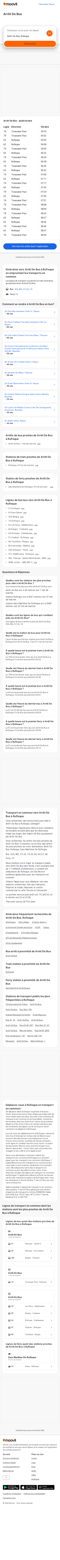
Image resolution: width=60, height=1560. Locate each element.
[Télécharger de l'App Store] (28, 1487)
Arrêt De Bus (11, 956)
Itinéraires (35, 1479)
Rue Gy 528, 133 (34, 1036)
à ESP (37, 927)
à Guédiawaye (12, 933)
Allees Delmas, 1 (37, 1041)
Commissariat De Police (16, 1004)
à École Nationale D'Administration (21, 938)
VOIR (38, 444)
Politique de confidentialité (34, 1494)
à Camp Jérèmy (39, 922)
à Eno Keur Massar (29, 933)
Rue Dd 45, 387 (26, 1025)
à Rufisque (10, 922)
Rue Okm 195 (26, 1009)
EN (6, 1477)
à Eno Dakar (23, 922)
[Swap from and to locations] (49, 33)
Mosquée (10, 1041)
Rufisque (10, 972)
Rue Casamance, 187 (15, 1036)
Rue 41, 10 (10, 1020)
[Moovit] (10, 4)
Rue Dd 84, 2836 (42, 1030)
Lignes (34, 1458)
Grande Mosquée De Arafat (18, 1015)
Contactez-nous (9, 1498)
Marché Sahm (26, 1030)
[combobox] (30, 31)
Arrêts (33, 1471)
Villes (33, 1475)
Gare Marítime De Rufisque (18, 988)
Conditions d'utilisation (12, 1494)
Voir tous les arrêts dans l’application (30, 246)
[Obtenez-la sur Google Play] (11, 1487)
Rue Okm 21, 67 (42, 1025)
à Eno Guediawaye (14, 943)
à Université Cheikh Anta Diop (19, 927)
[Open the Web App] (46, 1487)
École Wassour (39, 1015)
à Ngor (46, 927)
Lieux (33, 1463)
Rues (33, 1467)
